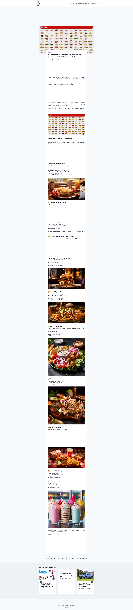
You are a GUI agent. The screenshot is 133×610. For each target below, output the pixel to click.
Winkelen (49, 52)
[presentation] (47, 575)
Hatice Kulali (51, 59)
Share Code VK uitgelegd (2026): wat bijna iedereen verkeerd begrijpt (55, 558)
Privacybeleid (93, 3)
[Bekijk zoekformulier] (98, 4)
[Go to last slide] (41, 582)
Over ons (87, 3)
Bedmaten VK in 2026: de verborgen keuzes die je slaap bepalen (78, 558)
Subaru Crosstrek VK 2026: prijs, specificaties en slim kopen (85, 585)
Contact (72, 3)
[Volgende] (92, 582)
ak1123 (63, 578)
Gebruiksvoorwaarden (79, 3)
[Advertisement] (66, 18)
